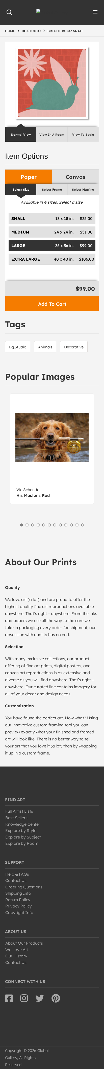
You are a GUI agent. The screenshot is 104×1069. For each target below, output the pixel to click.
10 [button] (71, 524)
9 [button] (65, 524)
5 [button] (43, 524)
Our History (16, 955)
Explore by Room (21, 843)
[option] (52, 449)
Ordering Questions (23, 886)
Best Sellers (16, 817)
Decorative (74, 347)
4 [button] (38, 524)
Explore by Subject (23, 836)
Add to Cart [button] (52, 304)
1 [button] (21, 524)
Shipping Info (18, 893)
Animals (45, 347)
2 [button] (27, 524)
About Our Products (24, 943)
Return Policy (17, 899)
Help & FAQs (17, 874)
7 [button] (54, 524)
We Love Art (17, 949)
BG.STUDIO (31, 31)
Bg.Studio (17, 347)
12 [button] (82, 524)
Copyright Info (19, 912)
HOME (10, 31)
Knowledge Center (22, 824)
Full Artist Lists (19, 811)
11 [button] (77, 524)
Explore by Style (20, 830)
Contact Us (16, 880)
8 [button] (60, 524)
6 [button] (49, 524)
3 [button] (32, 524)
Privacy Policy (18, 905)
